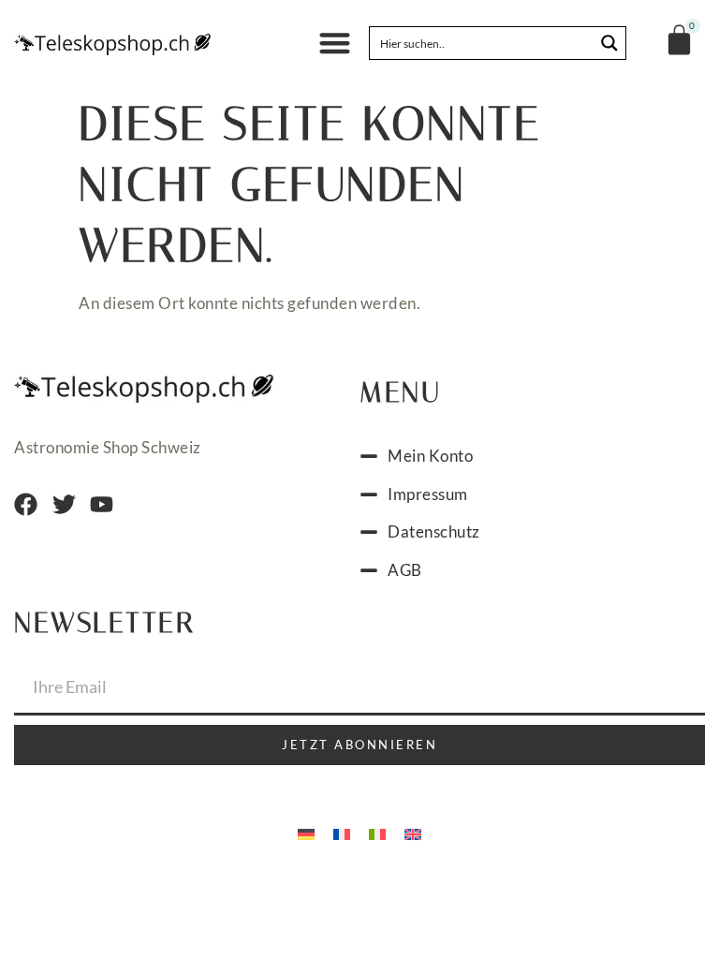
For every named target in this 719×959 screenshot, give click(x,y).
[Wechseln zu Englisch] (413, 832)
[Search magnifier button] (609, 43)
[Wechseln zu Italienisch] (377, 832)
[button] (335, 43)
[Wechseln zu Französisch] (342, 832)
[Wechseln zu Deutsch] (306, 832)
